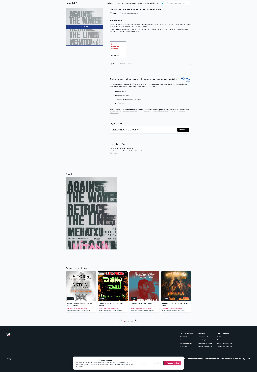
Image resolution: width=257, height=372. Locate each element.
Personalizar (156, 363)
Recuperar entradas (205, 343)
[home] (72, 3)
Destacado (184, 337)
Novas (182, 340)
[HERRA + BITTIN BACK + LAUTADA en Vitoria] (176, 286)
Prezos (219, 337)
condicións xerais (156, 109)
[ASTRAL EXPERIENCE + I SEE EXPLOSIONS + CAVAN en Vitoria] (81, 286)
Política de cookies (212, 359)
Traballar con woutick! (195, 359)
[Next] (136, 321)
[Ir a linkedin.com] (249, 358)
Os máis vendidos (186, 343)
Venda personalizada (224, 346)
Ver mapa (114, 153)
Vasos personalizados (224, 343)
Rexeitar (143, 363)
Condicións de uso (204, 337)
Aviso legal (202, 340)
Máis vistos (183, 346)
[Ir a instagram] (244, 358)
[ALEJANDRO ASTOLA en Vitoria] (144, 286)
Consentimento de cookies (231, 359)
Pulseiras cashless (223, 340)
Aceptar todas (173, 363)
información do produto (135, 109)
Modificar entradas (205, 346)
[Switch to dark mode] (157, 3)
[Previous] (121, 321)
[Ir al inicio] (8, 334)
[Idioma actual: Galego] (162, 3)
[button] (183, 130)
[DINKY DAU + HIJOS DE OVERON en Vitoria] (113, 286)
